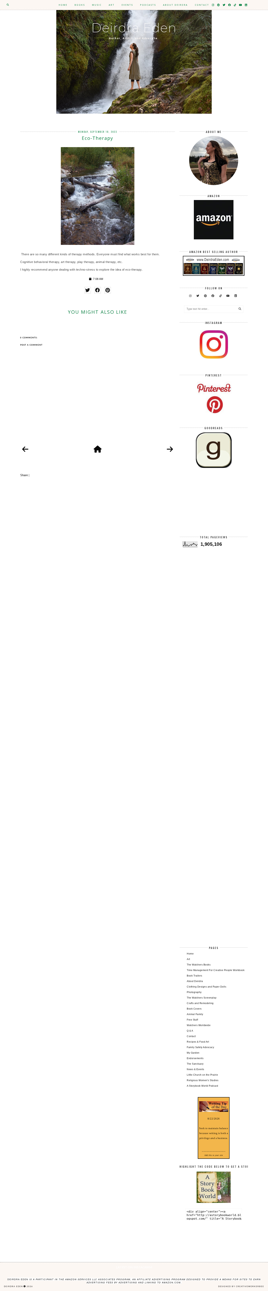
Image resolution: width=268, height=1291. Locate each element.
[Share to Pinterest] (107, 290)
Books (80, 4)
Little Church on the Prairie (202, 1074)
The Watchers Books (199, 964)
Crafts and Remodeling (200, 1003)
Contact (202, 4)
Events (127, 4)
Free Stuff (192, 1019)
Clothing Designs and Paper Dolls (206, 986)
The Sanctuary (195, 1063)
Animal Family (195, 1014)
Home (63, 4)
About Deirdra (175, 4)
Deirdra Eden (134, 27)
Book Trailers (194, 975)
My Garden (193, 1052)
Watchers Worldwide (199, 1025)
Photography (194, 992)
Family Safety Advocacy (200, 1047)
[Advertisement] (213, 504)
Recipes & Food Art (198, 1041)
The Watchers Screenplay (202, 997)
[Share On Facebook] (97, 290)
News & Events (195, 1069)
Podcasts (148, 4)
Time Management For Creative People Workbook (215, 970)
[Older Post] (170, 449)
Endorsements (195, 1058)
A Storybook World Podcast (202, 1085)
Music (97, 4)
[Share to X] (87, 290)
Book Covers (194, 1008)
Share (24, 475)
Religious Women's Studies (203, 1080)
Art (112, 4)
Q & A (190, 1030)
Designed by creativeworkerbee (241, 1286)
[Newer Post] (25, 449)
